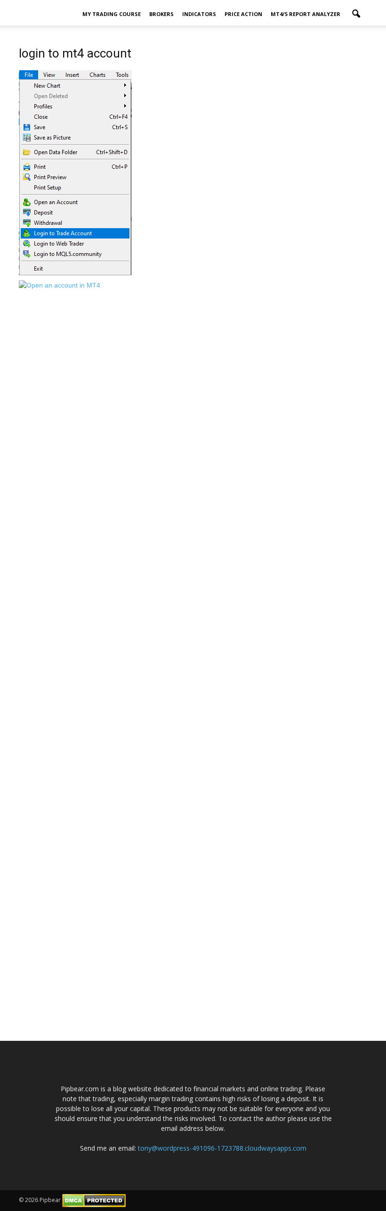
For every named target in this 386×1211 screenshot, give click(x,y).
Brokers (161, 13)
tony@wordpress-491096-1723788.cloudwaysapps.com (222, 1148)
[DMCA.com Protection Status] (94, 1200)
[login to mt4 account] (75, 172)
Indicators (199, 13)
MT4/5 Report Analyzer (305, 13)
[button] (356, 14)
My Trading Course (111, 13)
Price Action (243, 13)
